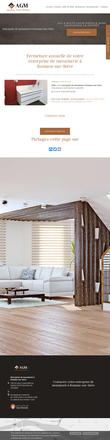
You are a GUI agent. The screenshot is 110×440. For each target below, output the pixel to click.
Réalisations (92, 6)
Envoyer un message (55, 131)
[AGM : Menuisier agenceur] (16, 6)
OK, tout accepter (75, 433)
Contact (104, 6)
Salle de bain (68, 6)
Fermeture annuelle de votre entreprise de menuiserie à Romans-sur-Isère (69, 74)
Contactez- (81, 32)
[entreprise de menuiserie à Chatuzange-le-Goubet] (26, 92)
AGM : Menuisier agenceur (24, 74)
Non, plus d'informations (91, 433)
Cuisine (57, 6)
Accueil (49, 6)
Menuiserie (80, 6)
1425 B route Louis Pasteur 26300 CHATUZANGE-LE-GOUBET (81, 24)
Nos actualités (39, 74)
